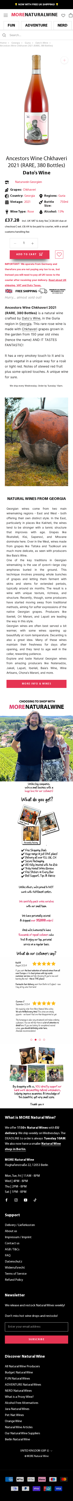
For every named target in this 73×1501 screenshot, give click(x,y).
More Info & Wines (36, 683)
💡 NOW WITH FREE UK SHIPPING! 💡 (37, 4)
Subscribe (36, 1339)
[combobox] (33, 35)
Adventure (36, 26)
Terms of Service (16, 1273)
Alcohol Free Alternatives (21, 1403)
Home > (5, 43)
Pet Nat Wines (14, 1415)
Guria (61, 196)
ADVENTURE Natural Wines (23, 1384)
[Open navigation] (6, 15)
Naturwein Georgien (28, 182)
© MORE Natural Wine (37, 1456)
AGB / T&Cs (12, 1249)
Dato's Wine (36, 173)
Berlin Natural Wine (17, 1439)
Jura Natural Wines (17, 1409)
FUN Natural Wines (17, 1378)
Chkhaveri (29, 189)
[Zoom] (64, 60)
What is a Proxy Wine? (19, 1397)
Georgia (25, 324)
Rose (30, 211)
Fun (11, 26)
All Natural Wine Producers (22, 1366)
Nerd (63, 26)
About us (11, 1231)
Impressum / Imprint (18, 1237)
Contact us (12, 1243)
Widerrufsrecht (15, 1267)
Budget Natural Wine (19, 1372)
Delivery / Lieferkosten (20, 1225)
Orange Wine (13, 1421)
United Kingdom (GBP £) (34, 1450)
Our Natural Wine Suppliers (22, 1433)
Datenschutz (13, 1261)
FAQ (8, 1255)
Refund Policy (14, 1280)
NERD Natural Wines (18, 1390)
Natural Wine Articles (19, 1427)
